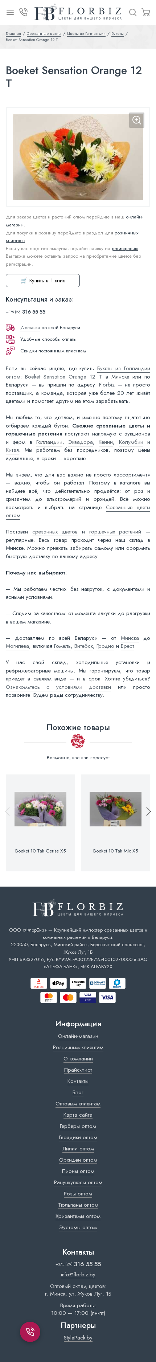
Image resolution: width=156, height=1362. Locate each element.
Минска (130, 638)
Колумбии (131, 442)
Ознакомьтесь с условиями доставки (58, 687)
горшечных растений (115, 532)
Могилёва (17, 646)
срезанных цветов (55, 532)
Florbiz (107, 385)
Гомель (62, 646)
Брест (127, 646)
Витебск (83, 646)
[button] (145, 822)
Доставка (30, 327)
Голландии (49, 442)
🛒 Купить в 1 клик (43, 281)
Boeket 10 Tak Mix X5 (115, 851)
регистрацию (125, 248)
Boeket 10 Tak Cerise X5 (40, 851)
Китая (12, 450)
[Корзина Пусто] (145, 12)
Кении (106, 442)
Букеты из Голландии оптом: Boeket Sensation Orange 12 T (78, 372)
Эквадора (80, 442)
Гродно (105, 646)
